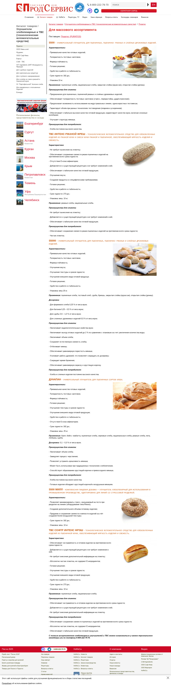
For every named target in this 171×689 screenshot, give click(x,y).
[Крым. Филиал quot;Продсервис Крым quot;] (20, 170)
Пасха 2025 (7, 649)
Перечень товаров (47, 657)
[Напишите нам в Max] (89, 10)
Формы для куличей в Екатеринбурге (15, 666)
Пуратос (19, 46)
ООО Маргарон (146, 668)
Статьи (43, 671)
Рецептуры (45, 666)
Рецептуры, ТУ (73, 17)
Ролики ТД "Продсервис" (149, 659)
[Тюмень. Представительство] (20, 187)
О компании (29, 17)
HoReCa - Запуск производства (85, 663)
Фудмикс (19, 52)
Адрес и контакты (116, 654)
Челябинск (32, 200)
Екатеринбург (34, 123)
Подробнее (7, 683)
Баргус (19, 59)
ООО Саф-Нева (22, 55)
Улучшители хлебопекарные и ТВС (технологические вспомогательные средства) (30, 35)
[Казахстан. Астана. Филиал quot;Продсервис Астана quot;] (20, 145)
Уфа (35, 192)
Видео (84, 17)
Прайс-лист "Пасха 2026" (11, 654)
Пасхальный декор (8, 657)
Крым (28, 166)
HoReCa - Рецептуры (81, 660)
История (113, 657)
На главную (45, 654)
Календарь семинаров (129, 17)
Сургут (29, 132)
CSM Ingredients (147, 662)
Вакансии (144, 17)
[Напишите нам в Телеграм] (96, 10)
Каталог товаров (46, 17)
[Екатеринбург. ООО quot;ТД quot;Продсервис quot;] (20, 128)
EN (153, 4)
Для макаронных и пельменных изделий (28, 88)
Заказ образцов (96, 17)
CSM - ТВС (20, 62)
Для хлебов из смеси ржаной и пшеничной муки (28, 80)
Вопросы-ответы (111, 17)
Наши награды (115, 666)
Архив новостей (46, 674)
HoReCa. (144, 670)
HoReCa (62, 17)
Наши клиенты (115, 663)
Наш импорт (45, 660)
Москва (30, 157)
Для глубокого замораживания (28, 76)
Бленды (19, 92)
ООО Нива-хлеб (22, 49)
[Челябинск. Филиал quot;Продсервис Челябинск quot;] (20, 204)
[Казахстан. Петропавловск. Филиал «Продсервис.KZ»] (20, 179)
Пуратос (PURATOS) (71, 36)
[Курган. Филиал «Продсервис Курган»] (20, 153)
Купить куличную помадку (11, 663)
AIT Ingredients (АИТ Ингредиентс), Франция (29, 66)
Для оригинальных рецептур (27, 73)
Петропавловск (35, 175)
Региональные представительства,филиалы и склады (122, 672)
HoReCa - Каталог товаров (83, 657)
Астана (29, 141)
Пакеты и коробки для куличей (13, 660)
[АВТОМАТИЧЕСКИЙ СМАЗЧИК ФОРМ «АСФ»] (31, 111)
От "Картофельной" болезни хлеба (29, 84)
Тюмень (30, 183)
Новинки (44, 663)
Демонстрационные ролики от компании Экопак (152, 655)
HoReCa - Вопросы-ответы (83, 669)
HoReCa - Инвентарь (81, 666)
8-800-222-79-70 (59, 649)
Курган (29, 149)
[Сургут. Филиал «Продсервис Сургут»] (20, 136)
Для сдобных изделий (24, 70)
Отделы (112, 660)
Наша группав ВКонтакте (86, 674)
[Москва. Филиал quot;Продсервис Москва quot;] (20, 162)
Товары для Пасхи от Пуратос (12, 669)
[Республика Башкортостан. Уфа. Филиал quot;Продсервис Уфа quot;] (20, 196)
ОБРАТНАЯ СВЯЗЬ (128, 11)
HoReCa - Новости (80, 654)
